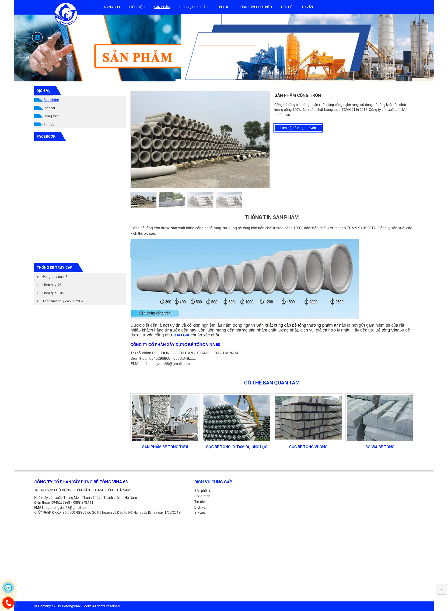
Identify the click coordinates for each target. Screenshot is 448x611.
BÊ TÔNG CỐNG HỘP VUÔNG (380, 447)
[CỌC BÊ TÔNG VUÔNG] (236, 418)
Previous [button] (130, 139)
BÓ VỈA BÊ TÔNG (308, 447)
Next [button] (269, 139)
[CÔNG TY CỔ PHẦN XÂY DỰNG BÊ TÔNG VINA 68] (65, 13)
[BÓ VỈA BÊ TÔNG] (308, 418)
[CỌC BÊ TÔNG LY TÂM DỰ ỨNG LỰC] (165, 418)
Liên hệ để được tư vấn (298, 128)
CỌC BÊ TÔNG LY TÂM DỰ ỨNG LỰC (165, 447)
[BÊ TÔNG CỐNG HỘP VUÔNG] (380, 418)
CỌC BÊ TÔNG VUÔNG (236, 447)
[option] (224, 47)
